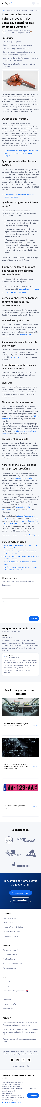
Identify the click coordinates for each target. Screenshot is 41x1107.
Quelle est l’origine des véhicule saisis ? (17, 48)
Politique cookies (9, 968)
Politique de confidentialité (13, 963)
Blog (4, 995)
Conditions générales (11, 954)
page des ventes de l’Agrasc (17, 292)
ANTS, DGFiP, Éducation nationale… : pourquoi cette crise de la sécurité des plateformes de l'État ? (20, 1032)
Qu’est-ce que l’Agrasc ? (12, 41)
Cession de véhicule (10, 918)
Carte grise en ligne (10, 923)
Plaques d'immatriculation (13, 927)
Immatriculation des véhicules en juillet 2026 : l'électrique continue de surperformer (20, 1023)
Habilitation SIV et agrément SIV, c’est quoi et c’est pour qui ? (20, 546)
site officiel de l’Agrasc (30, 535)
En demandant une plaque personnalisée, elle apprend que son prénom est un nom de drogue (21, 153)
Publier (34, 619)
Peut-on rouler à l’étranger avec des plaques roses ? (19, 1040)
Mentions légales (9, 959)
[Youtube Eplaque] (29, 1060)
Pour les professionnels (11, 931)
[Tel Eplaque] (33, 3)
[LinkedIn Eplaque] (18, 1060)
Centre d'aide (8, 982)
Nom (3, 601)
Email (4, 609)
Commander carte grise (21, 893)
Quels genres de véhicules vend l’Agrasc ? (18, 45)
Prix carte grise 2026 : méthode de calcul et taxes (19, 563)
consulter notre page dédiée (11, 1102)
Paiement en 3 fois (10, 1004)
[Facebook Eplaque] (12, 1060)
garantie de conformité (23, 478)
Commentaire (7, 585)
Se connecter (8, 1008)
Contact (6, 986)
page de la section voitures (29, 289)
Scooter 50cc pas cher (11, 936)
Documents (7, 1000)
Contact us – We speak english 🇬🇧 (15, 991)
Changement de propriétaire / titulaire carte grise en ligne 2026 (19, 552)
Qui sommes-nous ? (10, 950)
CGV (27, 1066)
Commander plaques (20, 900)
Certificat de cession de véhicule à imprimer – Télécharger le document (20, 568)
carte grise (15, 357)
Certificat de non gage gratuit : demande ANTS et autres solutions (21, 557)
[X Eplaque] (23, 1060)
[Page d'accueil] (7, 3)
